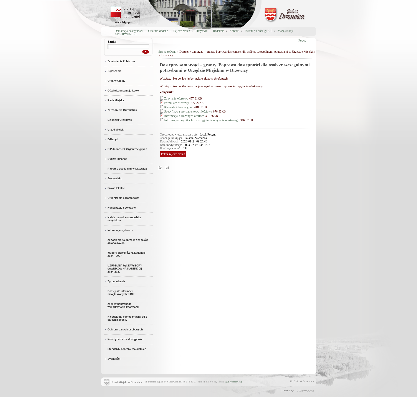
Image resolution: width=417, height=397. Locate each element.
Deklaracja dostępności (129, 31)
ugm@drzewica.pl (234, 381)
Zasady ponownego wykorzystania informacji (123, 305)
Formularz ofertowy (177, 103)
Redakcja (218, 31)
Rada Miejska (116, 100)
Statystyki (201, 31)
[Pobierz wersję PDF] (167, 167)
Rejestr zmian (181, 31)
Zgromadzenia (116, 281)
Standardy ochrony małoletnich (127, 349)
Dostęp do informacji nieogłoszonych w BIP (121, 293)
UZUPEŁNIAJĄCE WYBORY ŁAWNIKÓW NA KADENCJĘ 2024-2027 (125, 268)
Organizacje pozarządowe (123, 197)
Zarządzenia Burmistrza (122, 110)
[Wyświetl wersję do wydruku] (160, 167)
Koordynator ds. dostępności (125, 339)
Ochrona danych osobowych (125, 329)
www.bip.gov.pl (125, 22)
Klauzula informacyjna (178, 107)
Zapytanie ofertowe (176, 98)
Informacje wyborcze (120, 230)
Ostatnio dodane (158, 31)
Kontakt (234, 31)
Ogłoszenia (114, 71)
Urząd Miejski (116, 129)
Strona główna (167, 51)
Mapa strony (285, 31)
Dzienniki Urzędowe (120, 119)
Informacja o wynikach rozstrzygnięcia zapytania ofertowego (201, 120)
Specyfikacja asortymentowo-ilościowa (188, 111)
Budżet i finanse (117, 158)
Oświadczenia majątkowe (123, 90)
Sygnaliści (114, 358)
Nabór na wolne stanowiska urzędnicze (124, 219)
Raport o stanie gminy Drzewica (127, 168)
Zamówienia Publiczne (121, 61)
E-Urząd (112, 139)
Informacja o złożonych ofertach (184, 116)
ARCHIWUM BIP (126, 34)
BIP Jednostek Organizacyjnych (127, 149)
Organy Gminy (116, 80)
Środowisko (115, 178)
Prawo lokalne (116, 188)
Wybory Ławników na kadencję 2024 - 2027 (127, 254)
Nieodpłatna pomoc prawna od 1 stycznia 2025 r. (127, 318)
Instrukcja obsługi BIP (258, 31)
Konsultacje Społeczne (122, 207)
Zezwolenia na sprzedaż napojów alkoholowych (128, 242)
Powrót (302, 40)
